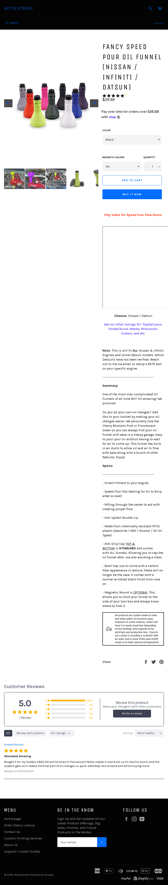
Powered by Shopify (41, 874)
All (8, 733)
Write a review (132, 713)
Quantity (149, 157)
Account (159, 23)
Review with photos (30, 733)
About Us (11, 845)
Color (106, 130)
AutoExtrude (19, 8)
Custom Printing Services (23, 838)
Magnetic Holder (113, 157)
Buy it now (132, 194)
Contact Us (12, 832)
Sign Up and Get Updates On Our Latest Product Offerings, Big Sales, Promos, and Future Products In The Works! (81, 825)
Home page (12, 819)
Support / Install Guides (22, 851)
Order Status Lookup (19, 825)
